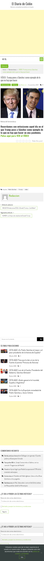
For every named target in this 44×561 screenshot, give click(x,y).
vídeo (26, 189)
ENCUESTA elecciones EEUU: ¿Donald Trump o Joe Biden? (19, 208)
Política (15, 85)
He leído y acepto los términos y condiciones (16, 506)
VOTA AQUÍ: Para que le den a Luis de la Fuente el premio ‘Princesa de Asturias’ (24, 361)
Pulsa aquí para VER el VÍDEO (15, 135)
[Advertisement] (22, 32)
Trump (21, 189)
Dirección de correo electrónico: (11, 498)
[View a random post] (3, 59)
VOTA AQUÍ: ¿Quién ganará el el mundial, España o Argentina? (24, 381)
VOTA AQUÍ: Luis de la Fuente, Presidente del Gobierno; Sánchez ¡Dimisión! (26, 371)
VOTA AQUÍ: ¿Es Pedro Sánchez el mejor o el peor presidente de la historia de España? (26, 351)
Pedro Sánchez (12, 189)
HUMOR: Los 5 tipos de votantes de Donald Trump (16, 216)
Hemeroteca (12, 70)
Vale (22, 557)
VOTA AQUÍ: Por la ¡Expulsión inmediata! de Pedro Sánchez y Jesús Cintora (25, 391)
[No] (41, 553)
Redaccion (23, 85)
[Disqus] (22, 248)
